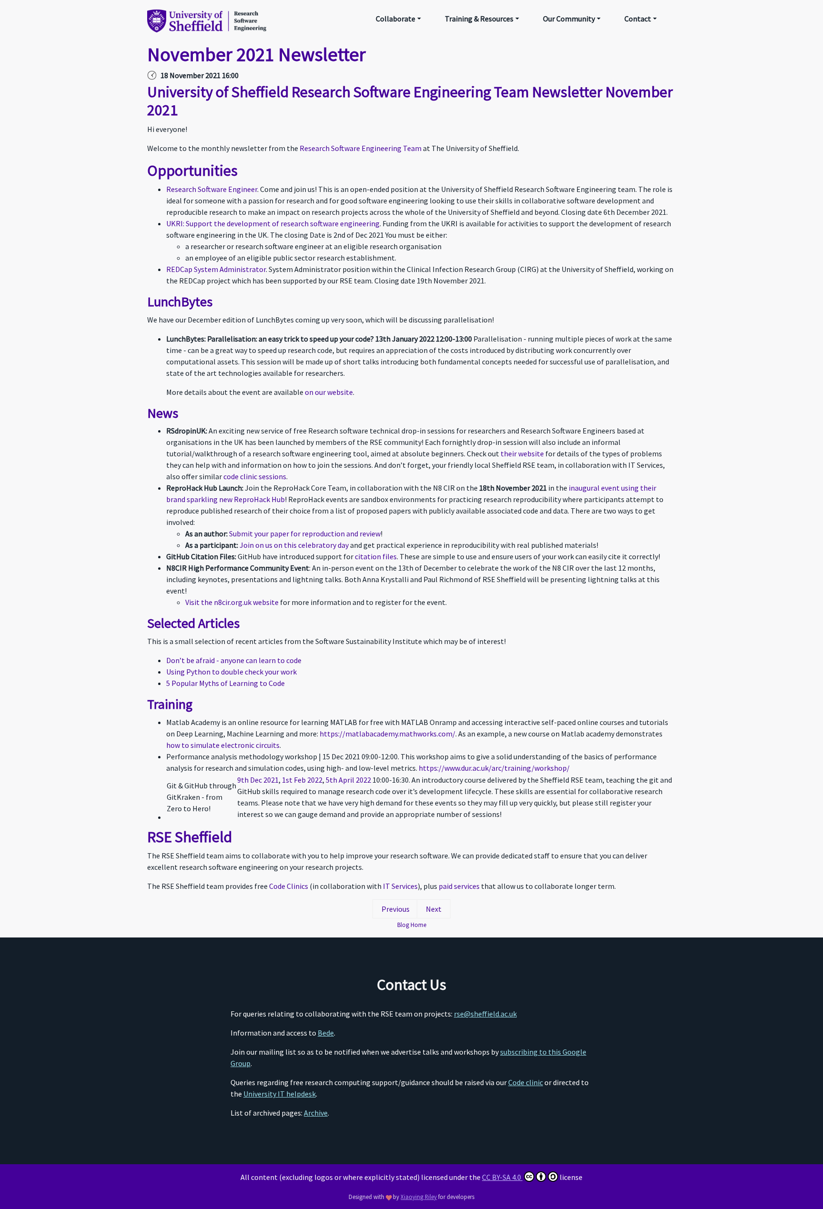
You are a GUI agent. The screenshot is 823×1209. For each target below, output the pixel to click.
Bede (326, 1033)
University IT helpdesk (279, 1093)
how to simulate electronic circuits (223, 745)
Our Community (569, 18)
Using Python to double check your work (231, 671)
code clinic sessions (254, 476)
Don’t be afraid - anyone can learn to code (233, 660)
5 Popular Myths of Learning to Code (225, 683)
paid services (459, 886)
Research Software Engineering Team (361, 148)
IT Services (400, 886)
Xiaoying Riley (419, 1196)
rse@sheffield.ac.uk (485, 1013)
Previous (395, 909)
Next (434, 909)
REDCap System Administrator (216, 269)
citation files (376, 556)
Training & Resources (479, 18)
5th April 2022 (348, 780)
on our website (329, 392)
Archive (316, 1113)
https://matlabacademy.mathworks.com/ (387, 733)
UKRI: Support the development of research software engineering (273, 223)
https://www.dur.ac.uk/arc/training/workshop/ (494, 768)
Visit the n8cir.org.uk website (232, 602)
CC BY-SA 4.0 (502, 1177)
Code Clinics (288, 886)
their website (522, 453)
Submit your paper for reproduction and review (305, 533)
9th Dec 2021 (258, 780)
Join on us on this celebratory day (294, 545)
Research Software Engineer (211, 189)
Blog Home (411, 924)
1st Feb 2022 (302, 780)
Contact (637, 18)
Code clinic (525, 1082)
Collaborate (395, 18)
